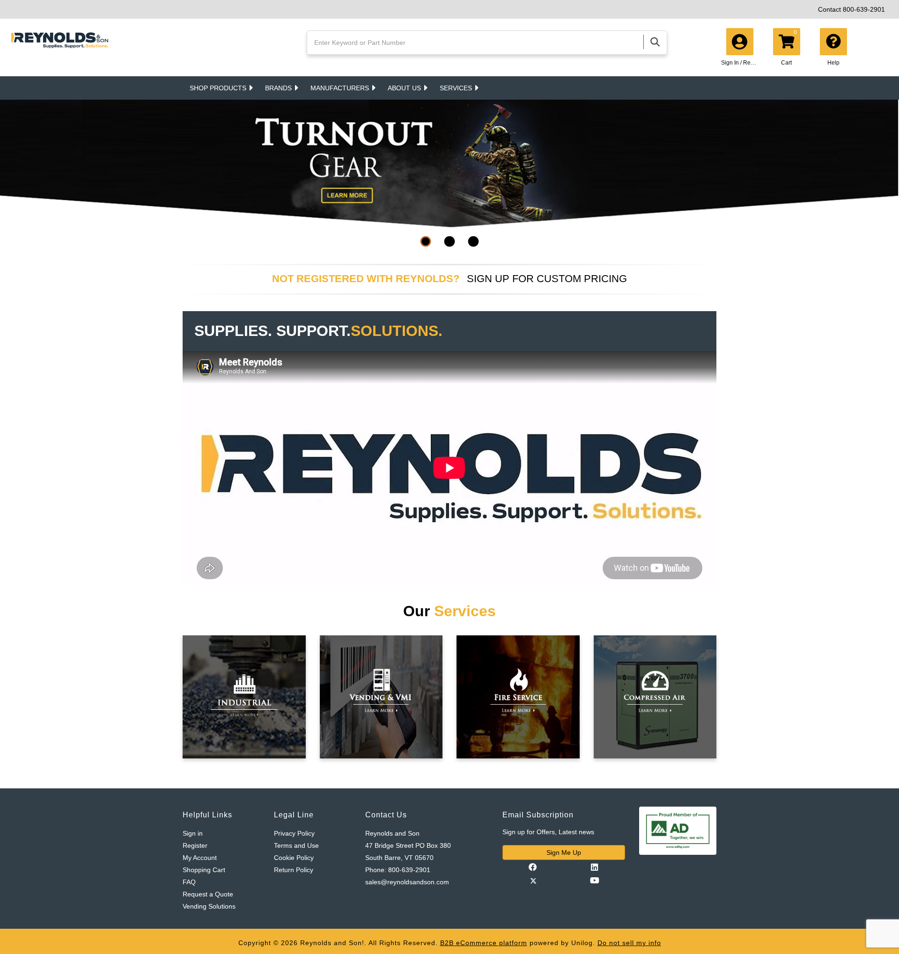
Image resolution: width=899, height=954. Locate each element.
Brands (278, 88)
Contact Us (386, 815)
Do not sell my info (629, 943)
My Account (200, 857)
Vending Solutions (209, 906)
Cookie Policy (294, 857)
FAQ (189, 882)
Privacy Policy (294, 833)
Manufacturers (339, 88)
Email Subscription (538, 815)
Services (456, 88)
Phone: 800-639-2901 (397, 870)
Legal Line (294, 815)
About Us (404, 88)
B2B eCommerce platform (483, 943)
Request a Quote (208, 894)
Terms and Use (296, 845)
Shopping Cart (204, 870)
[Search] (655, 42)
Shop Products (218, 88)
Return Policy (293, 870)
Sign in (193, 833)
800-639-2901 (864, 9)
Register (195, 845)
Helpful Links (207, 815)
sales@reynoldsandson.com (407, 882)
